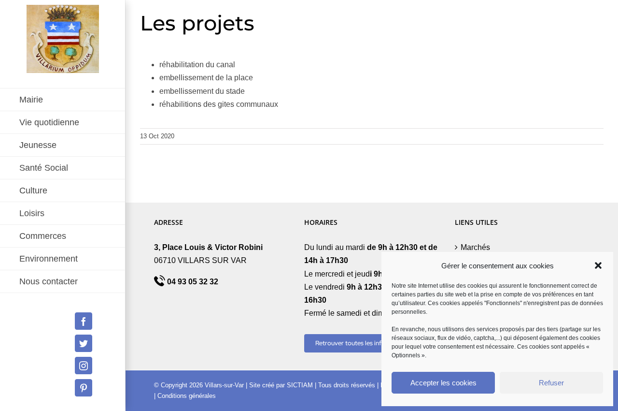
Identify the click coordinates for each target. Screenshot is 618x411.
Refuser (551, 383)
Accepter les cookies (443, 383)
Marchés (475, 247)
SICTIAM (300, 385)
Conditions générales (186, 395)
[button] (598, 265)
